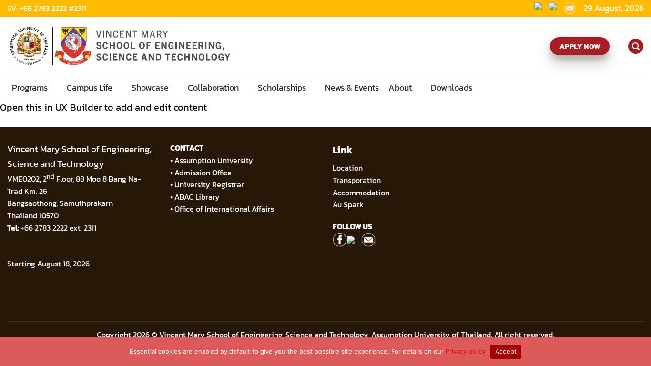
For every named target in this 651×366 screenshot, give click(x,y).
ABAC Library (197, 197)
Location (348, 167)
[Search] (635, 46)
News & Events (352, 87)
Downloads (451, 87)
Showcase (150, 87)
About (400, 87)
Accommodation (362, 192)
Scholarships (282, 87)
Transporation (358, 180)
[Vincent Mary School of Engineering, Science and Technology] (122, 46)
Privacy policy (466, 351)
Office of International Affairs (224, 208)
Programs (30, 87)
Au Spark (348, 204)
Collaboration (213, 87)
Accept (506, 351)
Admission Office (203, 172)
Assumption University (213, 160)
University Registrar (209, 184)
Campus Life (89, 87)
